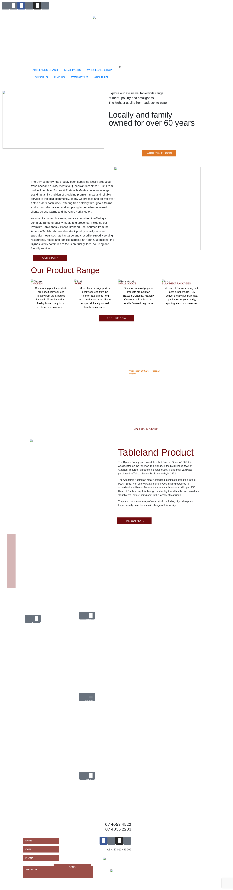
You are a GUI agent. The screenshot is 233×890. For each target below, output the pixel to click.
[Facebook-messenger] (29, 5)
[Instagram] (37, 5)
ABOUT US (101, 77)
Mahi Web (17, 628)
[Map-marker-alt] (45, 5)
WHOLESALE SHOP (99, 70)
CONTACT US (79, 77)
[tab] (63, 634)
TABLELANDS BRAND (44, 70)
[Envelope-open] (13, 5)
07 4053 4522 (118, 824)
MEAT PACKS (72, 70)
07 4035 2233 (118, 829)
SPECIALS (41, 77)
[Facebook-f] (21, 5)
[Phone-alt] (6, 5)
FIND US (59, 77)
